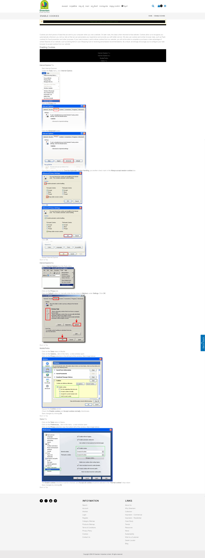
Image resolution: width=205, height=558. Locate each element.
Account (85, 508)
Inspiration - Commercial (133, 515)
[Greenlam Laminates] (49, 6)
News (127, 531)
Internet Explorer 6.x (104, 55)
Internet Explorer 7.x (104, 53)
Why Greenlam (130, 508)
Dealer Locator (130, 540)
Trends (127, 524)
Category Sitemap (88, 521)
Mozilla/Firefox (104, 58)
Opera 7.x (104, 61)
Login (84, 515)
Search (84, 505)
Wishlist (85, 511)
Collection (128, 511)
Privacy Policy (87, 531)
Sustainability (129, 534)
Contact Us (86, 537)
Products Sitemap (88, 524)
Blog (126, 543)
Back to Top (44, 260)
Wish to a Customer (132, 537)
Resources (129, 527)
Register (85, 518)
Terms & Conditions (89, 527)
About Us (128, 505)
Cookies (85, 534)
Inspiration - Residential (133, 518)
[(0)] (159, 6)
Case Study (129, 521)
